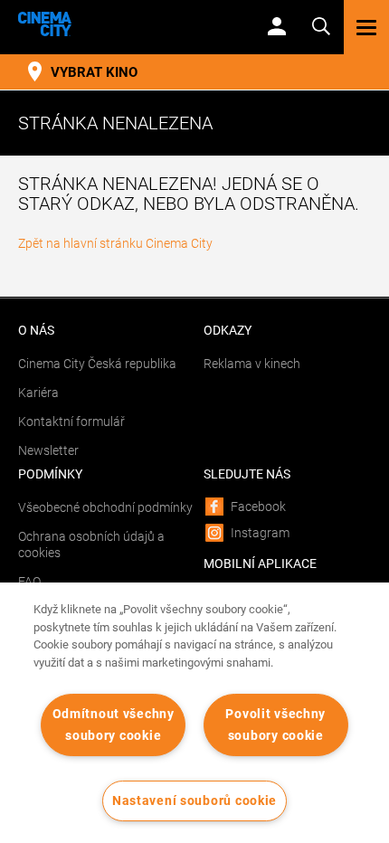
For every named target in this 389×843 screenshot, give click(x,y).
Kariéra (38, 392)
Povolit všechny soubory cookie (275, 724)
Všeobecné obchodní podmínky (105, 507)
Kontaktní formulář (71, 421)
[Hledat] (321, 25)
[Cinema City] (127, 24)
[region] (194, 713)
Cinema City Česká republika (97, 363)
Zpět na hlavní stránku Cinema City (115, 243)
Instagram (260, 533)
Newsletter (48, 450)
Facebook (258, 506)
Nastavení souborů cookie (194, 801)
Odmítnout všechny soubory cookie (113, 724)
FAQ (29, 581)
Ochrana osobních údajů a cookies (91, 544)
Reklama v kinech (252, 363)
